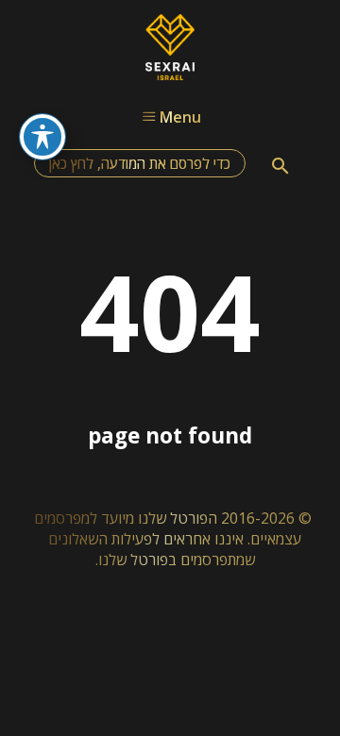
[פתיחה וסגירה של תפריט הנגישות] (42, 136)
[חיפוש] (281, 166)
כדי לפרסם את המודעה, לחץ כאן (139, 163)
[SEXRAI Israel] (170, 74)
